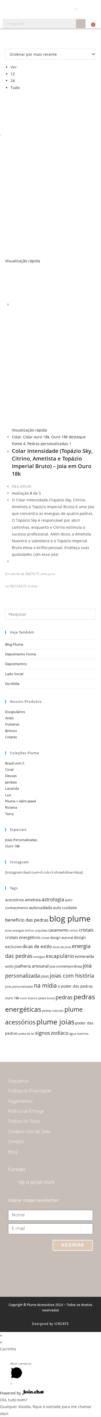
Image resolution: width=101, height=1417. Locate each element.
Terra (9, 813)
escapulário (60, 955)
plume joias (55, 1022)
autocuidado (40, 907)
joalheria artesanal (32, 966)
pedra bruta (46, 998)
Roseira (11, 807)
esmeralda (84, 956)
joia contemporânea (66, 966)
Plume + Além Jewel (20, 801)
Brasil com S (14, 763)
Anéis (9, 718)
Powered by (11, 1393)
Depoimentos (16, 663)
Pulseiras (12, 724)
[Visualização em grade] (6, 45)
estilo (9, 966)
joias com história (72, 975)
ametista (33, 900)
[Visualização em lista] (9, 45)
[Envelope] (40, 1271)
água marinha (78, 1034)
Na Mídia (12, 683)
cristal (45, 938)
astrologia (52, 899)
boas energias (14, 930)
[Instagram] (62, 1271)
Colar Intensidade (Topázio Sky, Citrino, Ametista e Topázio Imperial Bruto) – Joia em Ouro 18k (52, 462)
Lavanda (12, 788)
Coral (9, 769)
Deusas (11, 775)
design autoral (61, 937)
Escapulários (15, 711)
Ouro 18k (12, 846)
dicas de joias (62, 947)
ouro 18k (12, 998)
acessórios (14, 899)
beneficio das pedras (26, 920)
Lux (8, 794)
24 (13, 80)
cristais (86, 930)
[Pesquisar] (80, 23)
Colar (16, 436)
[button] (75, 9)
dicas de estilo (37, 946)
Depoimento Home (20, 654)
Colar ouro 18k (36, 436)
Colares (11, 736)
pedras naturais (53, 1011)
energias (39, 957)
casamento (58, 930)
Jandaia (11, 782)
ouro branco (28, 998)
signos (42, 1032)
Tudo (15, 87)
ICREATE (61, 1324)
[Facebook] (83, 1271)
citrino (73, 930)
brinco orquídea (36, 930)
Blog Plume (14, 644)
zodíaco (59, 1033)
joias (45, 976)
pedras (64, 997)
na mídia (45, 985)
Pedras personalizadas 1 (49, 443)
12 (13, 73)
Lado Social (14, 673)
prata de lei (26, 1034)
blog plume (69, 918)
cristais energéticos (22, 937)
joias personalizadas (19, 986)
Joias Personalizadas (21, 839)
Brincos (11, 730)
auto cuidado (65, 907)
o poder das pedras (75, 986)
